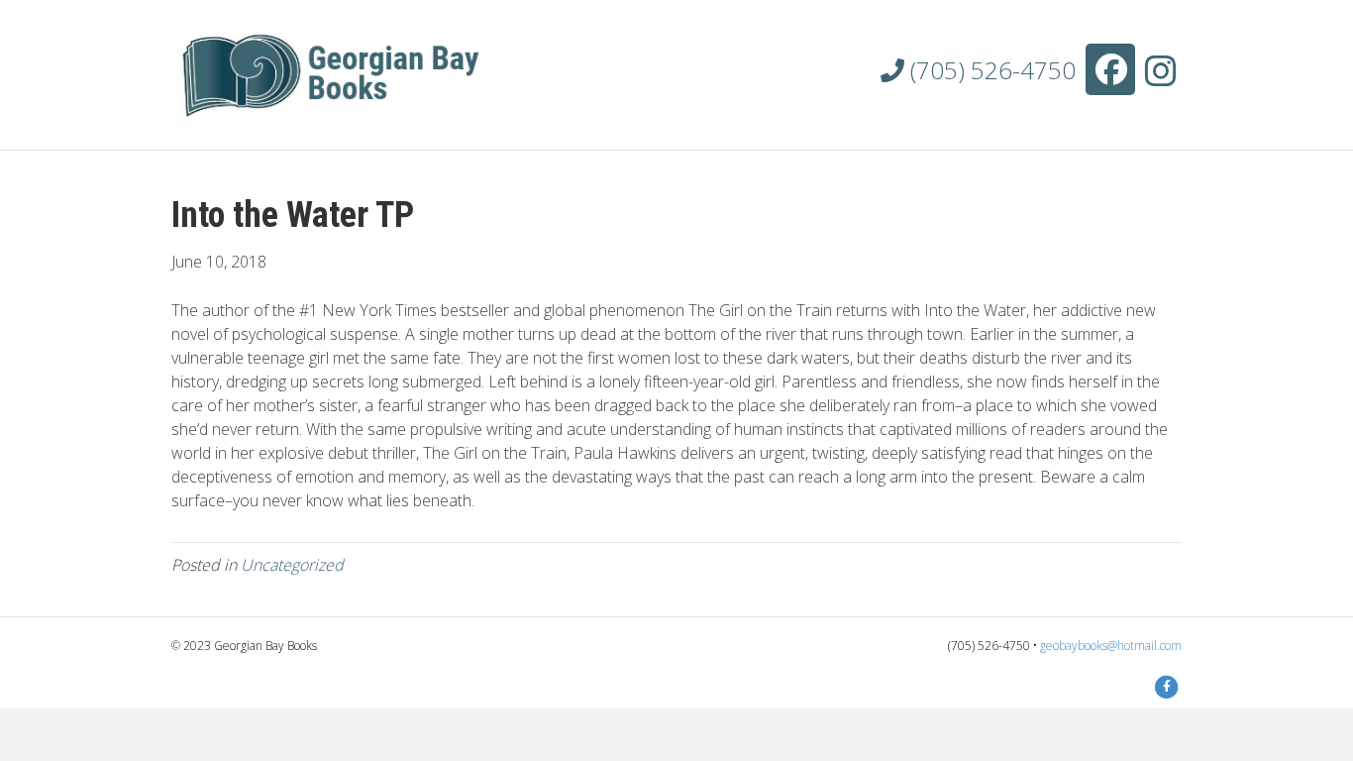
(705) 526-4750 (990, 70)
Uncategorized (292, 565)
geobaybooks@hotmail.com (1111, 645)
